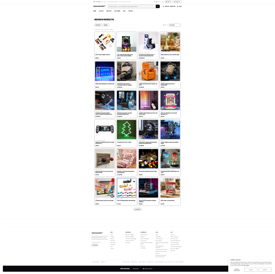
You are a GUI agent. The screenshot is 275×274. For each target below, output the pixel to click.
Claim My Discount (138, 144)
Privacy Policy (245, 265)
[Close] (157, 109)
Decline (265, 269)
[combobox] (121, 129)
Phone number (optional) (124, 125)
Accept (251, 269)
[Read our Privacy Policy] (156, 137)
